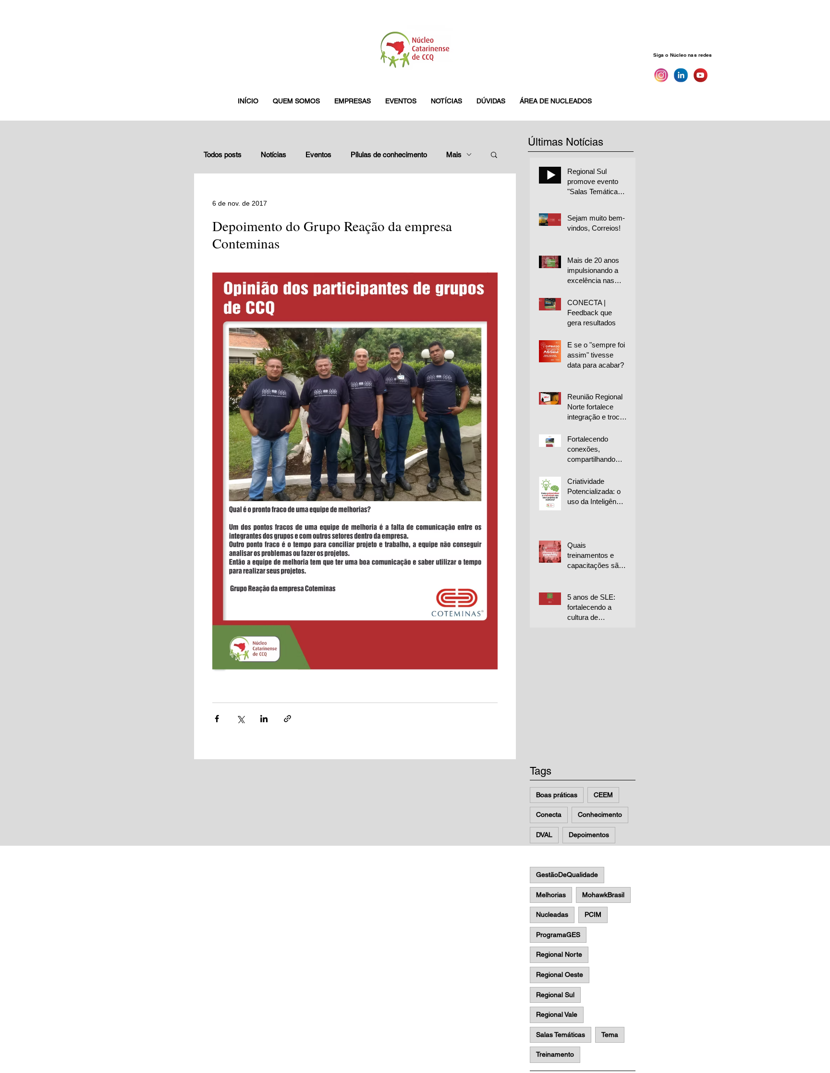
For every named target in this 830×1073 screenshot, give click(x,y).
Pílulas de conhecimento (389, 154)
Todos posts (223, 154)
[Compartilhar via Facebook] (216, 718)
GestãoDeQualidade (567, 874)
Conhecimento (600, 814)
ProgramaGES (558, 934)
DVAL (544, 835)
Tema (609, 1034)
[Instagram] (661, 75)
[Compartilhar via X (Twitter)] (240, 718)
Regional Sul (555, 995)
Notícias (273, 154)
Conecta (548, 814)
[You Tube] (700, 75)
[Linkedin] (681, 75)
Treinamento (555, 1054)
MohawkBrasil (603, 895)
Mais (454, 154)
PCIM (593, 914)
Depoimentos (589, 835)
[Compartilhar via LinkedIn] (264, 718)
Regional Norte (559, 954)
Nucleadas (552, 914)
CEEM (603, 795)
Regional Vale (556, 1014)
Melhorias (551, 895)
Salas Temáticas (560, 1034)
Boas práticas (556, 795)
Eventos (318, 154)
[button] (296, 101)
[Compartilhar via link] (287, 718)
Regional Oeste (559, 974)
